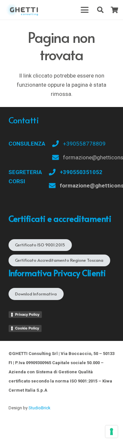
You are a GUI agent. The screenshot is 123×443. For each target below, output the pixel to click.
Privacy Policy (27, 314)
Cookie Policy (27, 328)
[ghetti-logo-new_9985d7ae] (22, 9)
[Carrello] (115, 10)
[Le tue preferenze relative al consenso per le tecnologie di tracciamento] (111, 431)
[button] (84, 10)
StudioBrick (40, 407)
